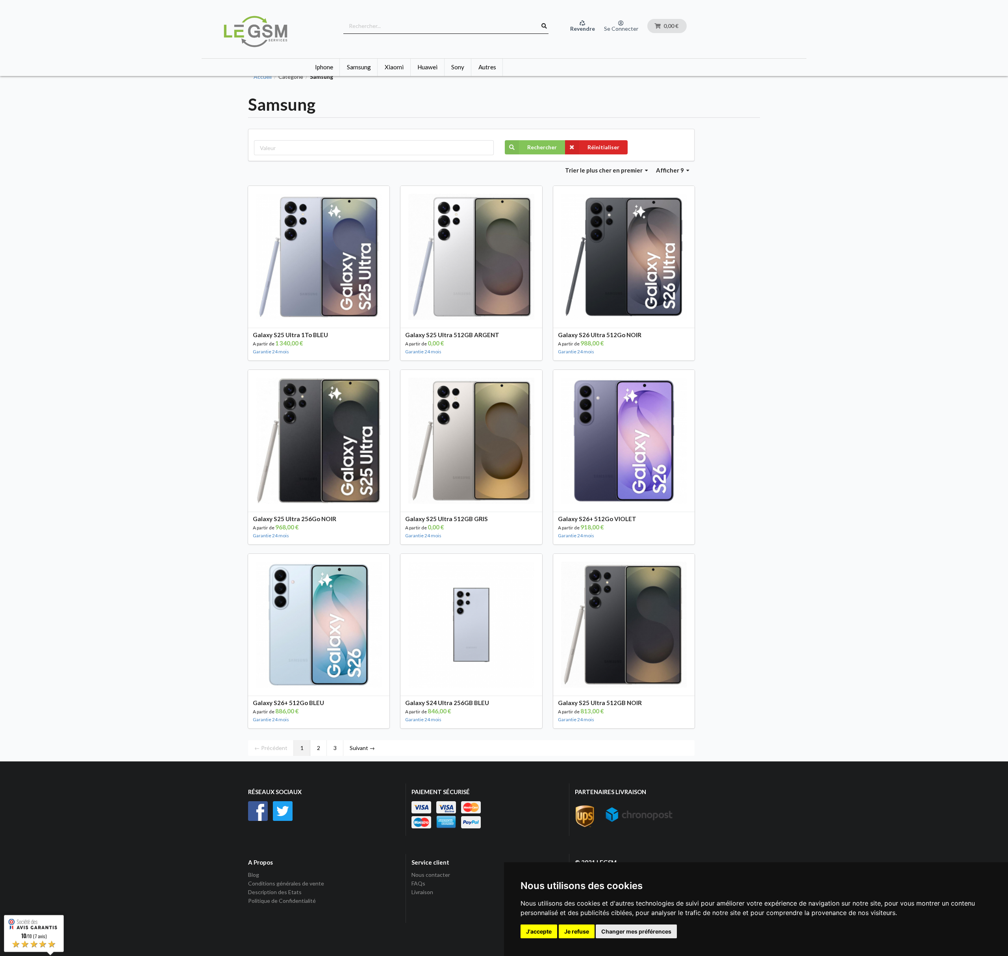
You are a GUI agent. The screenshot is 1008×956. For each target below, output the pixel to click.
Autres (487, 67)
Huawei (427, 67)
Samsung (359, 67)
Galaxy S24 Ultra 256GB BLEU (447, 702)
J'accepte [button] (539, 931)
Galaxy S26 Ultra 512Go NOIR (599, 334)
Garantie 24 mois (271, 352)
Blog (253, 875)
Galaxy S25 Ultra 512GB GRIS (446, 518)
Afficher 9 (670, 170)
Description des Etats (275, 892)
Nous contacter (430, 875)
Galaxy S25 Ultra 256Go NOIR (294, 518)
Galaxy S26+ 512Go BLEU (288, 702)
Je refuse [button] (576, 931)
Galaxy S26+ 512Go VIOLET (597, 518)
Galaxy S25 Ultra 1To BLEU (290, 334)
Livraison (422, 892)
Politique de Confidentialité (282, 900)
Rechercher (542, 147)
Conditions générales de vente (286, 883)
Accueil (263, 77)
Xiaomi (394, 67)
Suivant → (362, 747)
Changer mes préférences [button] (636, 931)
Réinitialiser (603, 147)
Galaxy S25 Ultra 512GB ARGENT (452, 334)
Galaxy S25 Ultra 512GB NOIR (600, 702)
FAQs (418, 883)
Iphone (324, 67)
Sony (457, 67)
